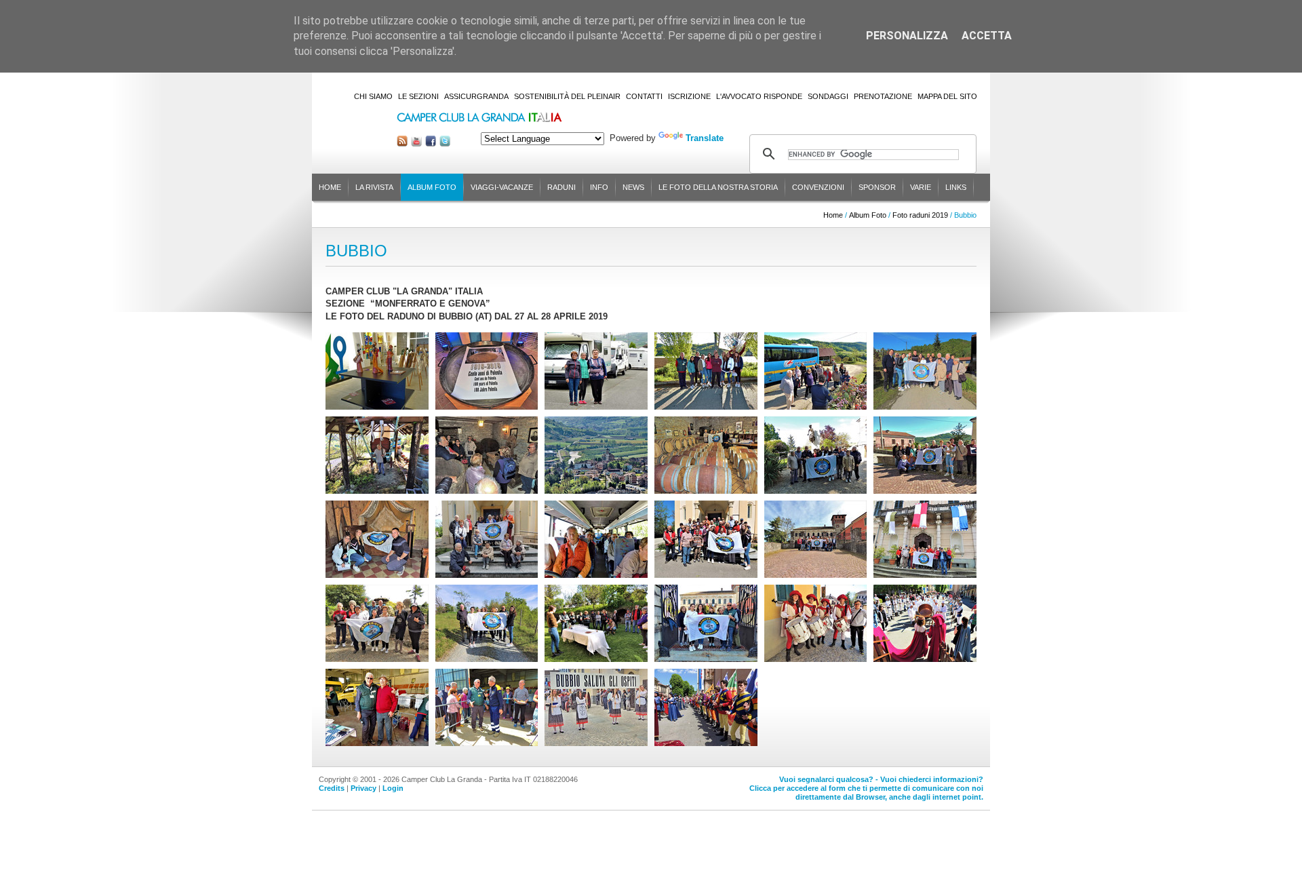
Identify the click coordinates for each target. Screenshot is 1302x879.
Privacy (363, 788)
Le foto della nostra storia (718, 187)
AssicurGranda (476, 96)
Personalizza (907, 35)
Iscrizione (689, 96)
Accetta (987, 35)
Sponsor (877, 187)
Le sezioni (418, 96)
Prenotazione (883, 96)
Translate (705, 138)
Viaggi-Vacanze (502, 187)
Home (330, 187)
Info (599, 187)
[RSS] (402, 143)
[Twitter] (444, 143)
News (633, 187)
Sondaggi (828, 96)
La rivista (374, 187)
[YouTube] (416, 143)
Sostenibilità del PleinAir (567, 96)
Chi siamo (373, 96)
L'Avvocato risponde (759, 96)
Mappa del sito (947, 96)
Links (955, 187)
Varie (920, 187)
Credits (331, 788)
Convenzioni (818, 187)
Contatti (644, 96)
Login (392, 788)
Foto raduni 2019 (920, 215)
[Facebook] (430, 143)
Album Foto (432, 187)
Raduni (561, 187)
